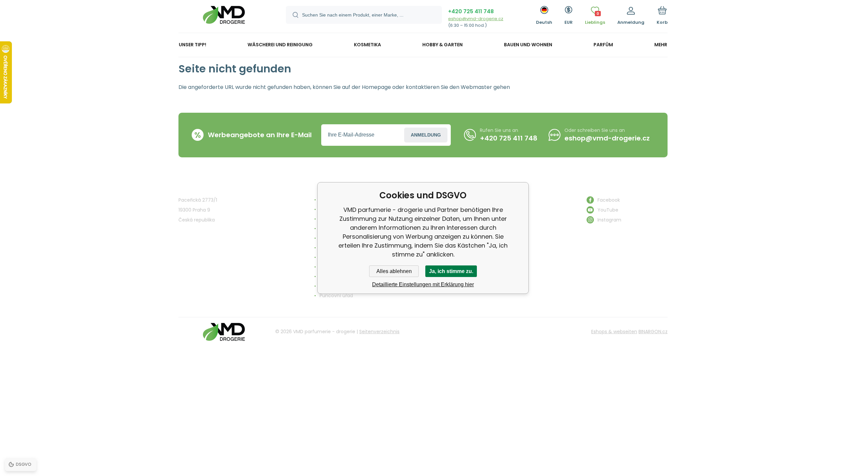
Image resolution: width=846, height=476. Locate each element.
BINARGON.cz (653, 331)
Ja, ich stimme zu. (451, 271)
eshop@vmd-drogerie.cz (475, 19)
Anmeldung (426, 135)
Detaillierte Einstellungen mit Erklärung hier (423, 284)
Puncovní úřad (336, 295)
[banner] (223, 17)
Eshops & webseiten (614, 331)
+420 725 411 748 (471, 11)
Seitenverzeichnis (379, 331)
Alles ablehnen (394, 271)
